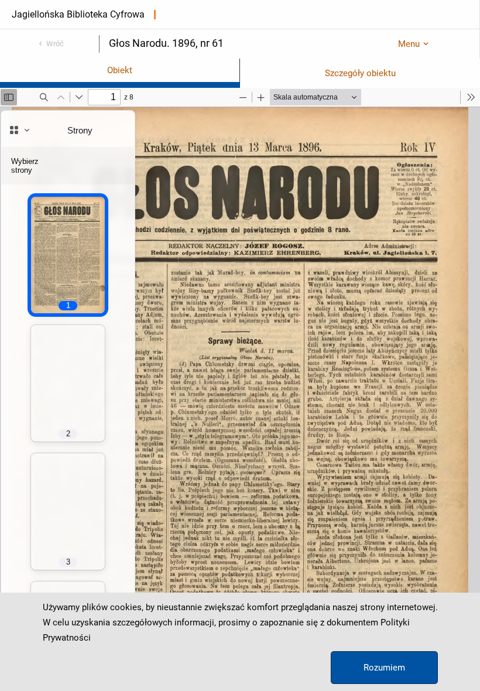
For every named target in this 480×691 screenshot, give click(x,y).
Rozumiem (384, 667)
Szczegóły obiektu (360, 73)
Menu (409, 44)
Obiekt (119, 70)
